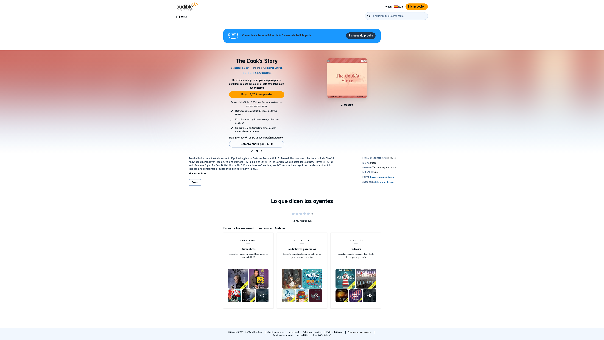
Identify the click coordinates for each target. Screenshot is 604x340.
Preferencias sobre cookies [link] (360, 332)
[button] (251, 151)
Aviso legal (294, 332)
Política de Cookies (335, 332)
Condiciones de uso (276, 332)
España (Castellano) (322, 335)
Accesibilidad (303, 335)
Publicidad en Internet (283, 335)
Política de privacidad (313, 332)
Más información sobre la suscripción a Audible (256, 137)
